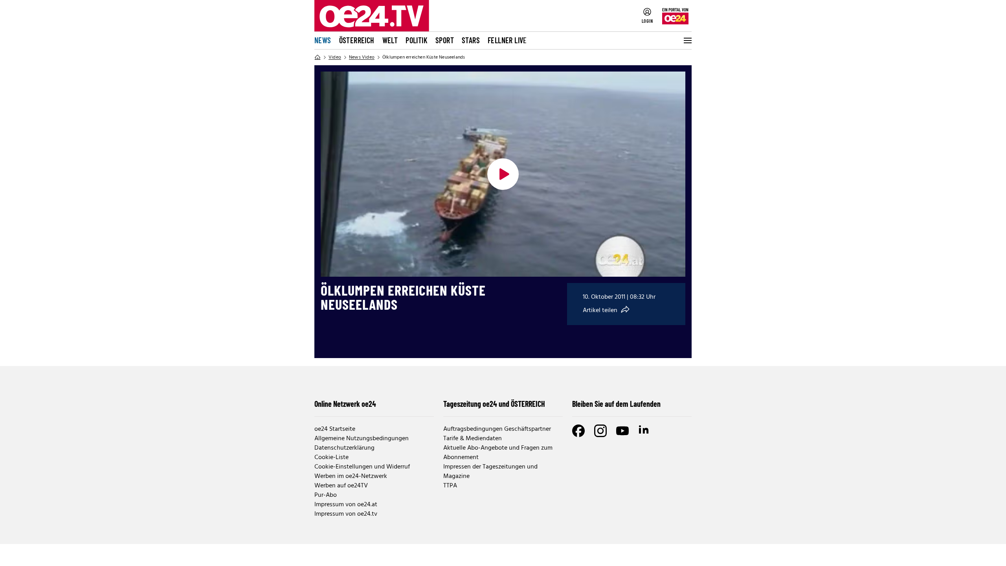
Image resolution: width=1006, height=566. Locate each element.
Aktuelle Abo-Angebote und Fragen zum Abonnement (498, 453)
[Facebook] (578, 430)
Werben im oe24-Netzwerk (350, 476)
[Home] (317, 57)
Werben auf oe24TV (341, 486)
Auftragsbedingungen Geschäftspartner (497, 429)
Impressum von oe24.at (345, 505)
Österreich (356, 40)
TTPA (450, 486)
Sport (444, 40)
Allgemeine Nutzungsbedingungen (361, 439)
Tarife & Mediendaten (472, 439)
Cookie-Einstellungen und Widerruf (362, 467)
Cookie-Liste (331, 457)
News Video (361, 57)
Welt (390, 40)
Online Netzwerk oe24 (345, 403)
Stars (471, 40)
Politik (417, 40)
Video (335, 57)
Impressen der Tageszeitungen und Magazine (490, 471)
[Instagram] (600, 430)
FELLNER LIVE (507, 40)
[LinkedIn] (644, 430)
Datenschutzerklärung (344, 448)
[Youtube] (622, 430)
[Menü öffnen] (687, 40)
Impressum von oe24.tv (345, 514)
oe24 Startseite (334, 429)
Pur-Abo (325, 495)
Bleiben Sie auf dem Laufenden (616, 403)
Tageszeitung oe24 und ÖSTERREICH (494, 403)
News (322, 40)
